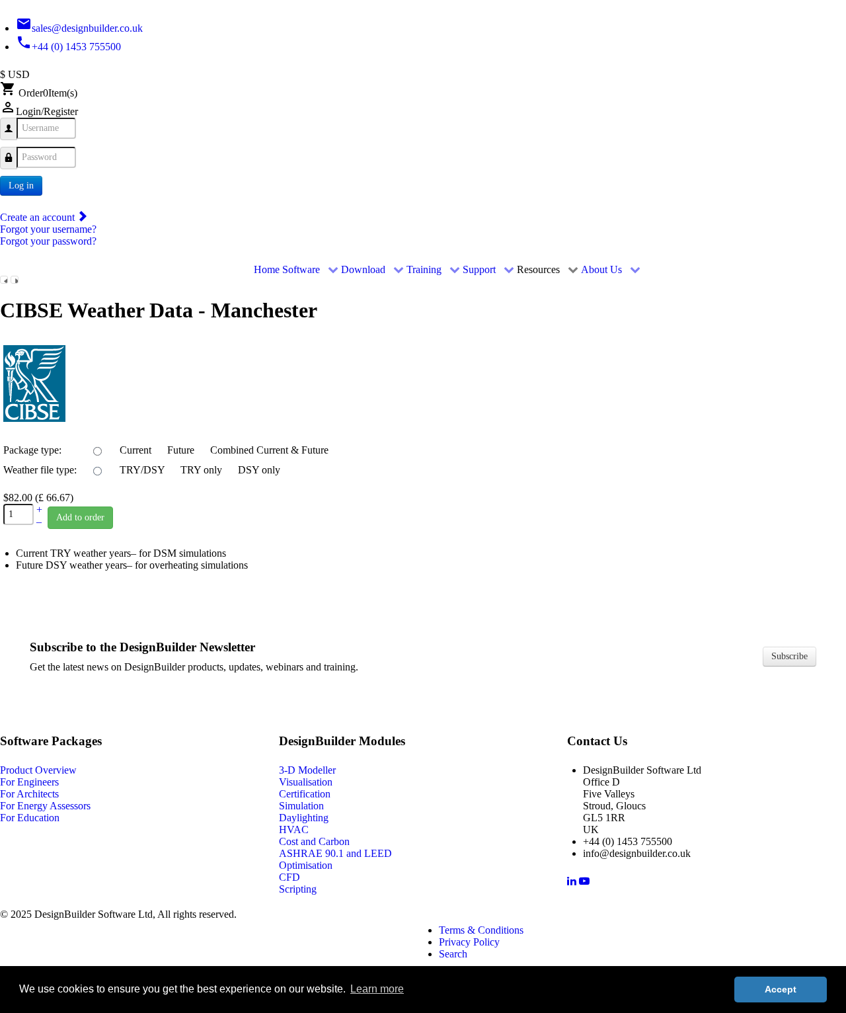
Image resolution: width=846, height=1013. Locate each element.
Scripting (298, 889)
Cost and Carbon (314, 841)
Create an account (38, 217)
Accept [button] (780, 989)
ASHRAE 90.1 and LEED (335, 853)
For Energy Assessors (45, 805)
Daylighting (303, 817)
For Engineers (29, 782)
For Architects (29, 793)
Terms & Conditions (481, 930)
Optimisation (305, 865)
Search (453, 953)
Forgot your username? (48, 229)
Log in (21, 185)
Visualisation (305, 782)
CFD (289, 877)
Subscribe (789, 656)
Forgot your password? (48, 241)
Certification (304, 793)
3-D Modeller (307, 770)
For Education (29, 817)
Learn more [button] (377, 988)
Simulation (301, 805)
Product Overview (38, 770)
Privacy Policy (469, 942)
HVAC (294, 829)
